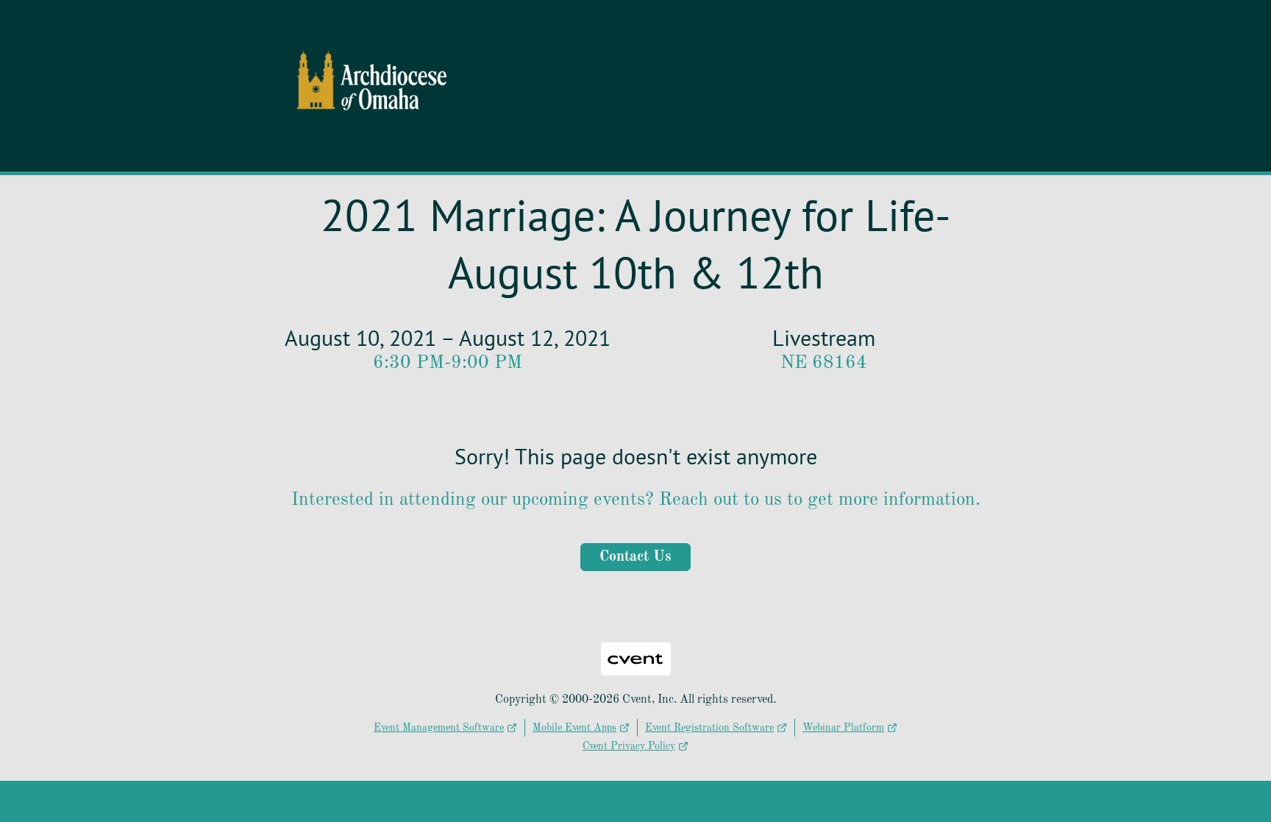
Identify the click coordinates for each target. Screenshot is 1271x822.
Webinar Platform (843, 728)
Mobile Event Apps (574, 728)
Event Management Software (439, 728)
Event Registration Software (709, 728)
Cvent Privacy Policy (629, 746)
